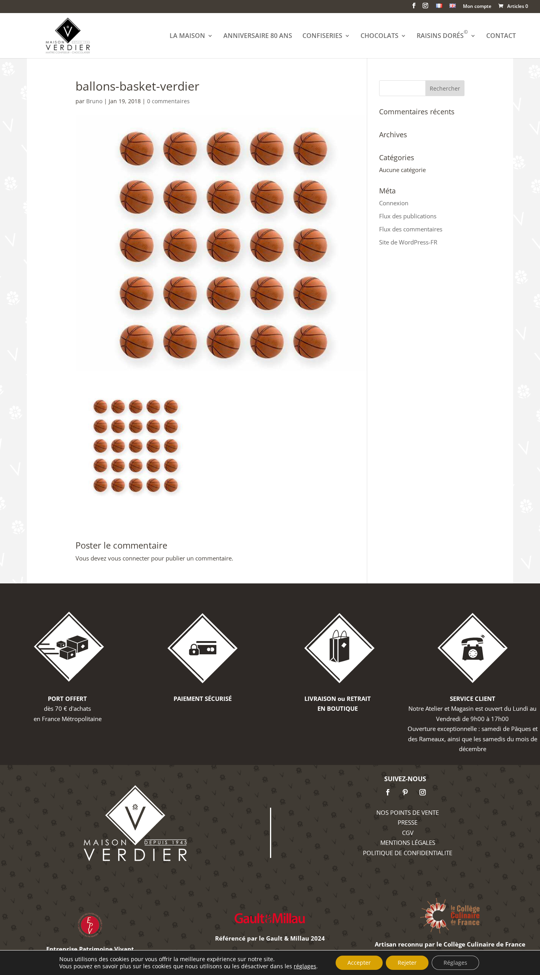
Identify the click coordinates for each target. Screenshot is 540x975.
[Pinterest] (405, 792)
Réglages (455, 962)
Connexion (393, 203)
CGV (407, 833)
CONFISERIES (322, 36)
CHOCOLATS (379, 36)
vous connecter (128, 558)
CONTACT (501, 36)
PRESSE (407, 822)
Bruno (94, 101)
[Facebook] (387, 792)
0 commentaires (168, 101)
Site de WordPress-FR (408, 242)
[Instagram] (422, 792)
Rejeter (407, 962)
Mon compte (477, 6)
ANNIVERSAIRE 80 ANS (257, 36)
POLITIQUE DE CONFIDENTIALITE (407, 853)
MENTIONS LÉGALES (407, 842)
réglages (305, 966)
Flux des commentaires (410, 229)
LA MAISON (187, 36)
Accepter (359, 962)
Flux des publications (407, 216)
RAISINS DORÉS (442, 36)
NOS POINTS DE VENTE (407, 812)
